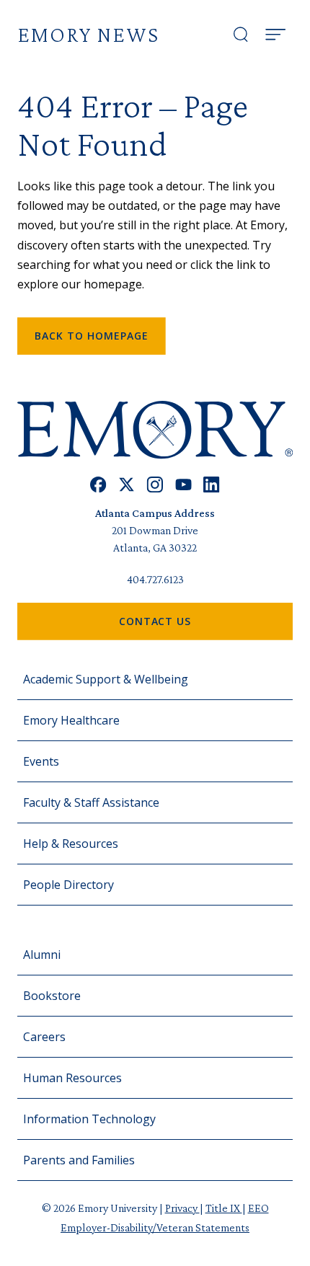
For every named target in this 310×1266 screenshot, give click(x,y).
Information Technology (89, 1119)
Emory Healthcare (71, 720)
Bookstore (52, 996)
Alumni (42, 954)
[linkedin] (211, 485)
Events (41, 761)
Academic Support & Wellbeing (105, 679)
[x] (126, 485)
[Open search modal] (240, 34)
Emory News (88, 34)
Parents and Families (79, 1160)
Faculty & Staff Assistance (91, 802)
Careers (44, 1037)
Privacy (182, 1208)
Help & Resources (70, 843)
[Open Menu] (275, 34)
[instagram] (155, 485)
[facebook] (98, 485)
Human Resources (72, 1078)
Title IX (223, 1208)
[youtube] (183, 485)
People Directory (68, 885)
